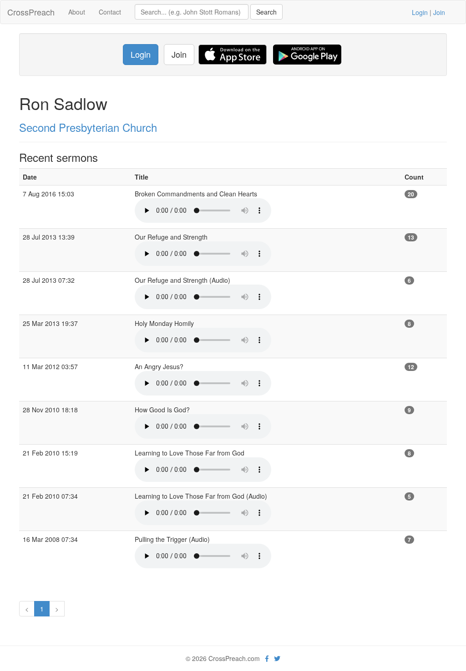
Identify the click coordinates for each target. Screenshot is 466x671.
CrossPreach (31, 12)
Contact (110, 11)
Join (439, 12)
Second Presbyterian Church (88, 127)
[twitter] (277, 658)
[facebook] (266, 658)
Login (420, 12)
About (76, 11)
